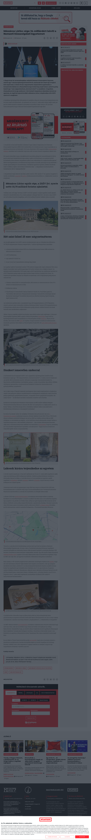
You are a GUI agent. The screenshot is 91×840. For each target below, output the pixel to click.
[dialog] (45, 828)
